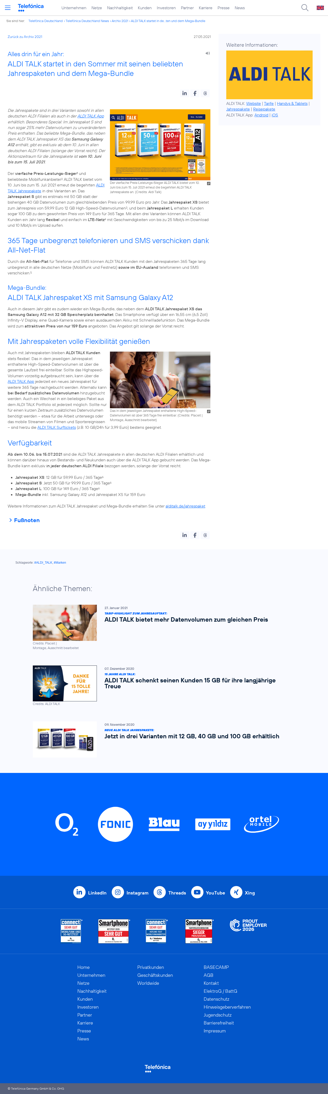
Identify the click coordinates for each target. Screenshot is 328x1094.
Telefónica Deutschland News (87, 21)
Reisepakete (264, 109)
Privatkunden (150, 967)
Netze (96, 7)
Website (253, 103)
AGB (208, 975)
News (240, 7)
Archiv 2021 (120, 21)
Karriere (205, 7)
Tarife (269, 103)
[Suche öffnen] (305, 7)
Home (83, 967)
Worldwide (148, 983)
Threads (177, 893)
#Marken (60, 562)
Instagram (137, 893)
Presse (224, 7)
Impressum (215, 1031)
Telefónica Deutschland (45, 21)
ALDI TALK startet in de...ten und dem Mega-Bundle (168, 21)
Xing (250, 893)
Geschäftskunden (155, 975)
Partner (187, 7)
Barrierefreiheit (219, 1023)
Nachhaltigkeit (120, 7)
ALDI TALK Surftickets (56, 427)
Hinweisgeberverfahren (227, 1007)
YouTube (215, 893)
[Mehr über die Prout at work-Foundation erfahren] (248, 931)
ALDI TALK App (90, 115)
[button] (184, 93)
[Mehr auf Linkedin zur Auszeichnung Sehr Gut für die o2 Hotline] (157, 931)
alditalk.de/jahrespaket (185, 506)
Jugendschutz (218, 1015)
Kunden (145, 7)
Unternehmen (73, 7)
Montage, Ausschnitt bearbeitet (133, 420)
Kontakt (211, 983)
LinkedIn (97, 893)
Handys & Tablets (292, 103)
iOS (275, 114)
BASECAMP (216, 967)
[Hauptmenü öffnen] (7, 7)
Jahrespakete (238, 109)
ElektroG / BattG (220, 991)
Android (261, 114)
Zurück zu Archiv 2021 (25, 36)
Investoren (166, 7)
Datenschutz (216, 999)
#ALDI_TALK (43, 562)
